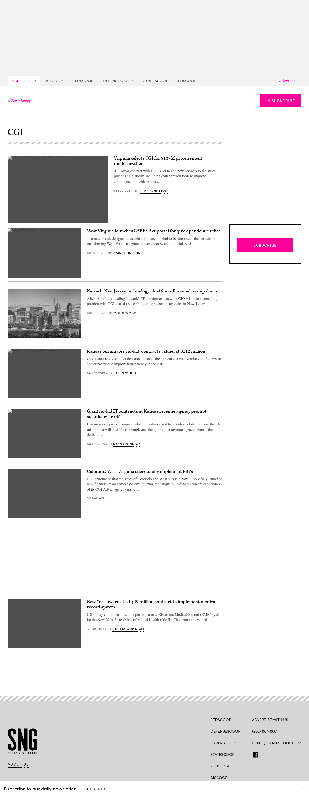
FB (254, 754)
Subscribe (283, 100)
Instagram (282, 754)
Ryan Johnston (154, 190)
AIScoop (54, 80)
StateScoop (24, 80)
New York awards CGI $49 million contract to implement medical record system (152, 604)
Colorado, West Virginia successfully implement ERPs (140, 471)
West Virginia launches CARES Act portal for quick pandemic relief (153, 231)
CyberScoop (155, 80)
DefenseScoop (118, 80)
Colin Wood (125, 313)
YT (290, 754)
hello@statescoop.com (276, 742)
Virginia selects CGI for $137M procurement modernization (158, 161)
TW (264, 754)
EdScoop (187, 80)
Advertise (287, 80)
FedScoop (83, 80)
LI (271, 754)
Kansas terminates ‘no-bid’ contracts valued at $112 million (146, 351)
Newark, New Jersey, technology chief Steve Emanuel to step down (152, 291)
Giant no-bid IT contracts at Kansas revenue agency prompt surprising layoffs (147, 414)
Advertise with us (270, 719)
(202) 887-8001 (265, 731)
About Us (18, 764)
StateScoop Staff (128, 629)
